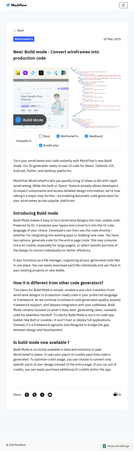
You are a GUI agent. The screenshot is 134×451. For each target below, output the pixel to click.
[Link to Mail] (50, 395)
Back (20, 30)
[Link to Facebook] (27, 395)
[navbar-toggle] (123, 5)
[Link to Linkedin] (42, 395)
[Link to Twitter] (34, 395)
